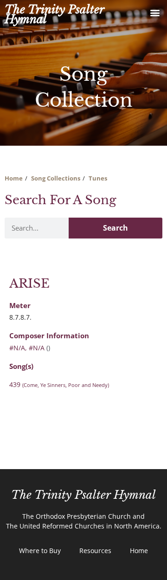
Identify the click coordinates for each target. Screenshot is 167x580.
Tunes (98, 178)
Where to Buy (40, 550)
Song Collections (55, 178)
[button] (154, 12)
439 (59, 384)
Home (14, 178)
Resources (95, 550)
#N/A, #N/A (27, 347)
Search (115, 228)
